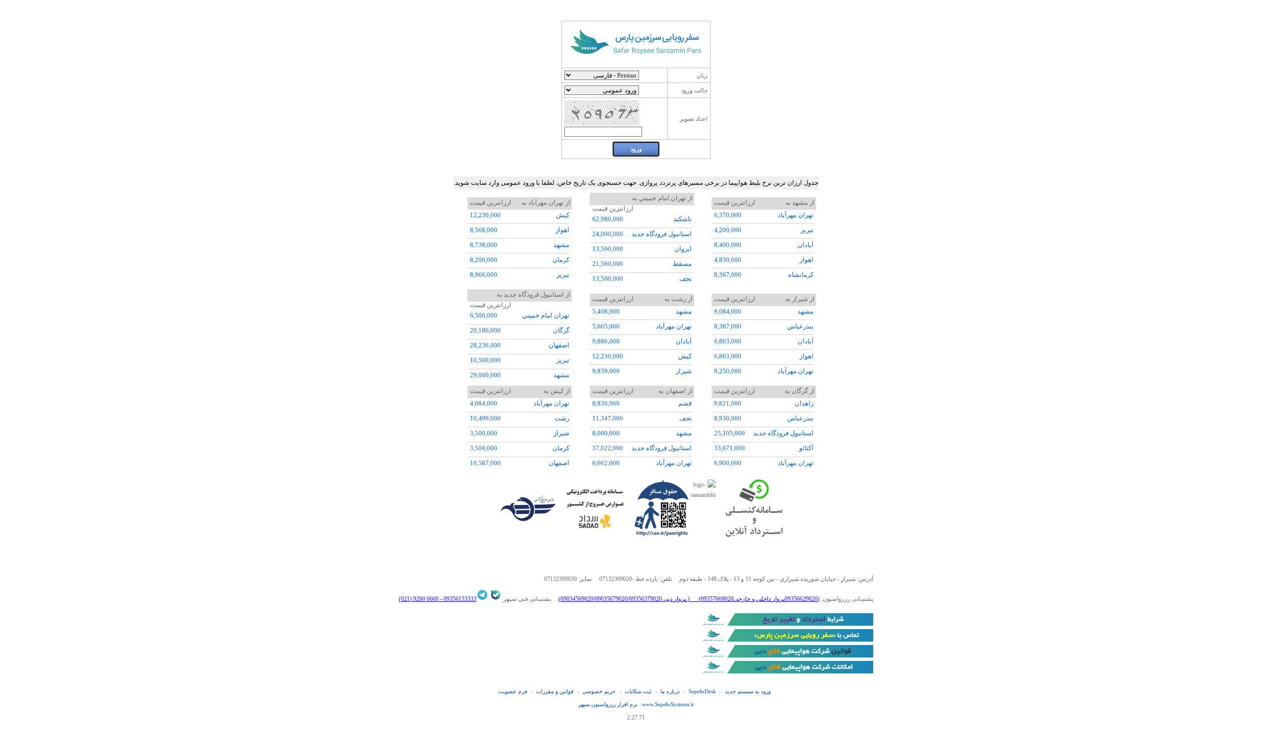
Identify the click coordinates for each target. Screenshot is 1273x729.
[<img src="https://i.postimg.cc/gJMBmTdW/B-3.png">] (786, 640)
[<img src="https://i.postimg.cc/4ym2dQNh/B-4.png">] (786, 624)
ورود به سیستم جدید (748, 691)
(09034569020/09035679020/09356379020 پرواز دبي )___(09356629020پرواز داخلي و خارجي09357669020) (688, 598)
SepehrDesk (702, 691)
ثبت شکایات (638, 691)
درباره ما (670, 691)
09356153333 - (457, 598)
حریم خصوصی (599, 691)
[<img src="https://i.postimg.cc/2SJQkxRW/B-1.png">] (786, 671)
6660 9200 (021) (419, 598)
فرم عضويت (512, 691)
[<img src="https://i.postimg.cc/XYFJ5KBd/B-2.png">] (786, 655)
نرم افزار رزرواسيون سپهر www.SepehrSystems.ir (636, 704)
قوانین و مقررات (554, 691)
